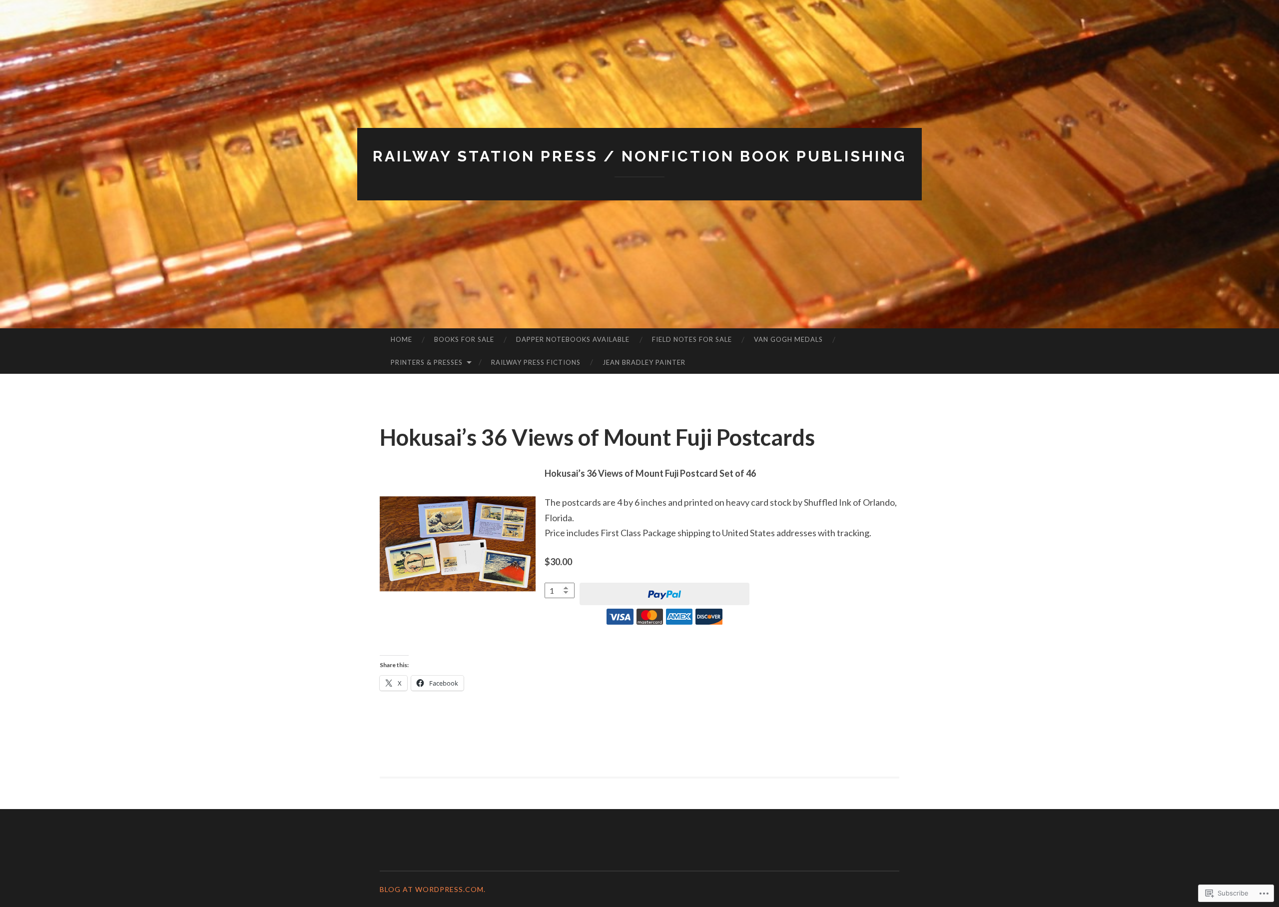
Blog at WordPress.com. (433, 889)
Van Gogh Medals (788, 339)
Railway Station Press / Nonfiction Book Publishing (639, 156)
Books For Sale (464, 339)
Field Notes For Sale (692, 339)
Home (401, 339)
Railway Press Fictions (536, 362)
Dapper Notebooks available (573, 339)
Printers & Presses (427, 362)
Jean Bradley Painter (644, 362)
